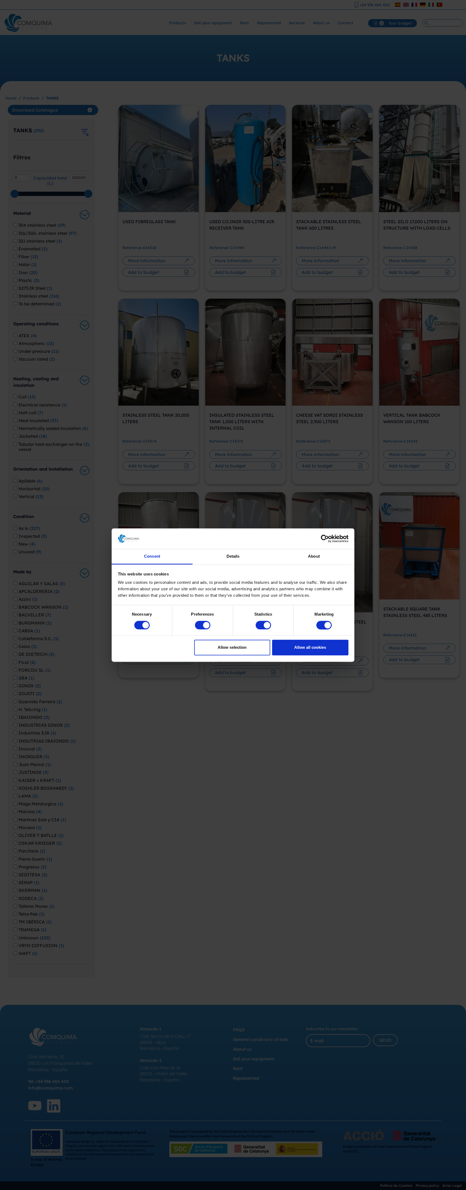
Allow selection (232, 647)
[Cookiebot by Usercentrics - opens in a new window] (324, 538)
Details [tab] (233, 556)
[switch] (202, 625)
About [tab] (314, 556)
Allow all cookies (310, 647)
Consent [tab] (152, 556)
